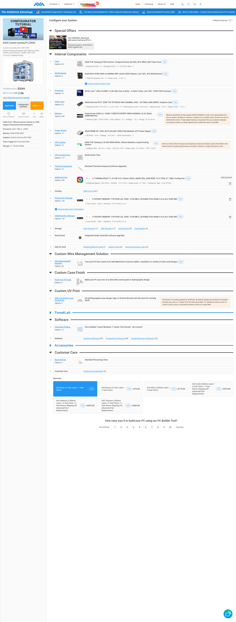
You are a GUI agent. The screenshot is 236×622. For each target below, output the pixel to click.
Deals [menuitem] (137, 4)
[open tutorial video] (23, 29)
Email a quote (23, 117)
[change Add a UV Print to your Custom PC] (143, 302)
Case (57, 61)
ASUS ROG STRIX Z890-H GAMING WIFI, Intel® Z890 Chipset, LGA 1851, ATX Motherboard (123, 74)
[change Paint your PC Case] (143, 282)
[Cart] (195, 4)
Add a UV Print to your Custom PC (64, 299)
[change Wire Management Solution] (143, 264)
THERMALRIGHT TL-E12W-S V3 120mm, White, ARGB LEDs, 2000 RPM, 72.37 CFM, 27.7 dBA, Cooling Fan (139, 178)
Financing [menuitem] (149, 4)
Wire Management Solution (63, 262)
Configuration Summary (23, 106)
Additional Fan (61, 177)
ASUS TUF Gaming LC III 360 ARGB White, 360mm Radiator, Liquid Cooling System (117, 143)
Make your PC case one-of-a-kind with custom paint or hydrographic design (117, 280)
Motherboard (60, 73)
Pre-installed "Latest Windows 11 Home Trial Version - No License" (114, 327)
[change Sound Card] (143, 238)
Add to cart (37, 106)
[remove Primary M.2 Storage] (230, 199)
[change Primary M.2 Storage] (143, 204)
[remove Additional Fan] (230, 183)
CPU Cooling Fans (62, 155)
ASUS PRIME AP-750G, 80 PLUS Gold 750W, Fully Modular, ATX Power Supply (118, 131)
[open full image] (23, 71)
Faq (34, 117)
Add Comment (226, 177)
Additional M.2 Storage (65, 216)
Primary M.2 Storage (64, 198)
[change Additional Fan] (143, 181)
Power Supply (61, 130)
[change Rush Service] (143, 362)
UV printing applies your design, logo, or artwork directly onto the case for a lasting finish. (120, 299)
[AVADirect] (39, 4)
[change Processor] (143, 93)
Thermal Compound (63, 166)
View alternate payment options (16, 98)
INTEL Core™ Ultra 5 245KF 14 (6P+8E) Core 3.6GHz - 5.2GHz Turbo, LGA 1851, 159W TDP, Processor (128, 91)
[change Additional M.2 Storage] (143, 218)
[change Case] (143, 64)
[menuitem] (89, 4)
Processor (59, 90)
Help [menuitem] (172, 4)
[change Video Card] (143, 104)
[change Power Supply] (143, 133)
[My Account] (201, 4)
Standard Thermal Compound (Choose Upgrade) (105, 166)
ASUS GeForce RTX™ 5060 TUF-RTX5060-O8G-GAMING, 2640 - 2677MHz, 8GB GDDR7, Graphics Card (128, 102)
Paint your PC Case (63, 280)
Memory (58, 113)
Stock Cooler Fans (92, 155)
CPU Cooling (60, 142)
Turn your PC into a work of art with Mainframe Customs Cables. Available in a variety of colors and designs (131, 262)
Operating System (62, 327)
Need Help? (9, 106)
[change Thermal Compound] (143, 168)
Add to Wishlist (8, 117)
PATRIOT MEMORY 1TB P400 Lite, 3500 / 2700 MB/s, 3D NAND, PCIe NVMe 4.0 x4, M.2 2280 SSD (135, 199)
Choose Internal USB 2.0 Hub (99, 84)
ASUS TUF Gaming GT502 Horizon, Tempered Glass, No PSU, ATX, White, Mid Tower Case (123, 62)
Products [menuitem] (53, 4)
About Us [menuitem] (162, 4)
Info (164, 62)
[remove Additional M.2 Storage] (230, 217)
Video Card (59, 102)
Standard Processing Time (96, 360)
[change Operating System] (143, 329)
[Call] (183, 4)
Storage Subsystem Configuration (71, 209)
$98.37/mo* (8, 93)
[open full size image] (80, 63)
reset (42, 117)
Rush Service (60, 360)
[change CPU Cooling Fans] (143, 157)
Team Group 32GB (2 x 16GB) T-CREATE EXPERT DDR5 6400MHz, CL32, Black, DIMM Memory (118, 114)
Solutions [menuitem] (68, 4)
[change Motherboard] (143, 78)
